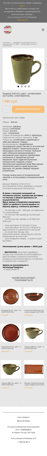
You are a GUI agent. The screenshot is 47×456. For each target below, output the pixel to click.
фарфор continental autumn (25, 42)
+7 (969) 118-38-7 (10, 270)
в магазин (7, 42)
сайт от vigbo (23, 449)
